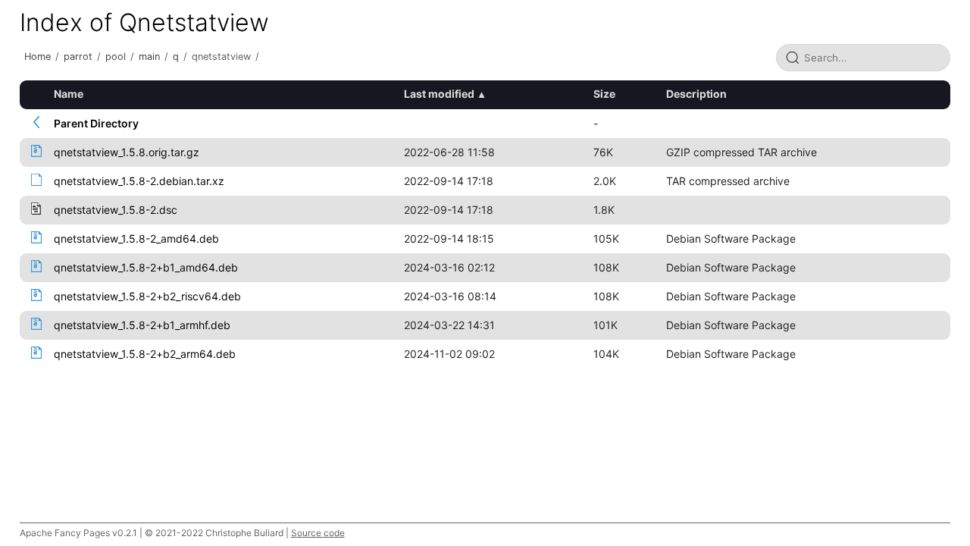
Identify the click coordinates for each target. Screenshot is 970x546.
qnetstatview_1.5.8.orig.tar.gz (126, 152)
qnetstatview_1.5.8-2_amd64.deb (136, 238)
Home (37, 56)
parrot (78, 56)
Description (696, 93)
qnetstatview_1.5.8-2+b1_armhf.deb (142, 324)
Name (68, 93)
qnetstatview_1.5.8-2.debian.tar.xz (139, 180)
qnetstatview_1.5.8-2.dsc (115, 209)
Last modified (439, 93)
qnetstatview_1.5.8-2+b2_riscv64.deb (147, 296)
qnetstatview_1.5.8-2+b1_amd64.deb (146, 267)
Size (604, 93)
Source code (318, 532)
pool (115, 56)
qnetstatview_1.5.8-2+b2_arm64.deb (145, 353)
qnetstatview (221, 56)
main (149, 56)
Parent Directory (96, 123)
